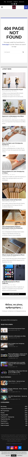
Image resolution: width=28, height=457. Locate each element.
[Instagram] (12, 447)
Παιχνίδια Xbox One (5, 419)
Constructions (5, 210)
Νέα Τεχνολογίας (5, 410)
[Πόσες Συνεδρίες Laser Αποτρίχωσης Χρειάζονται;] (14, 134)
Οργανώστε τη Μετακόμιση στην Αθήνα (13, 116)
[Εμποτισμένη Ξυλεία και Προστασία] (14, 190)
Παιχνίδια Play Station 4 (6, 408)
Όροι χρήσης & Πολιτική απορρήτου (9, 320)
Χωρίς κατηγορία (5, 425)
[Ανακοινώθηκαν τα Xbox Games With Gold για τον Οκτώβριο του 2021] (4, 372)
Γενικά (4, 73)
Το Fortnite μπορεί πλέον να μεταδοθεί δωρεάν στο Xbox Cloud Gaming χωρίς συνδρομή (16, 363)
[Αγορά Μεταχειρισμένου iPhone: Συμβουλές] (14, 272)
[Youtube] (16, 447)
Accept (13, 455)
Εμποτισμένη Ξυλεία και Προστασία (12, 199)
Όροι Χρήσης (9, 1)
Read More (19, 455)
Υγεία (4, 127)
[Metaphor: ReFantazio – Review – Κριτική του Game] (4, 390)
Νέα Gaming (3, 406)
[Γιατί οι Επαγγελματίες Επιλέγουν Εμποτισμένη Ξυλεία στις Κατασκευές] (14, 217)
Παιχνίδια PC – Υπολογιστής (7, 417)
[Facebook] (8, 447)
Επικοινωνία (21, 1)
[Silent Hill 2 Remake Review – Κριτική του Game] (4, 398)
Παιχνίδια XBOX (4, 414)
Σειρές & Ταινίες (5, 423)
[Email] (19, 447)
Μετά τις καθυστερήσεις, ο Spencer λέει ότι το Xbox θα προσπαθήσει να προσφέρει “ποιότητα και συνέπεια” (17, 355)
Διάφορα (4, 265)
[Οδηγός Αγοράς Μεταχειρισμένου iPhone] (14, 246)
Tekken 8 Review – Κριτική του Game (16, 381)
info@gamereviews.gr (17, 443)
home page (5, 44)
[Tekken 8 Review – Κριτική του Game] (4, 383)
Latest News (6, 69)
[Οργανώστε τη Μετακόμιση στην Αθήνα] (14, 107)
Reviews (3, 412)
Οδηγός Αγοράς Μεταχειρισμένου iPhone (13, 255)
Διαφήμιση (16, 1)
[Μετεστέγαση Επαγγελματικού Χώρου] (14, 80)
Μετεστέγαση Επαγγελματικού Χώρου (12, 89)
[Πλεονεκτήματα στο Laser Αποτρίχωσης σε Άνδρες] (14, 162)
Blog (5, 1)
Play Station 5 (4, 421)
